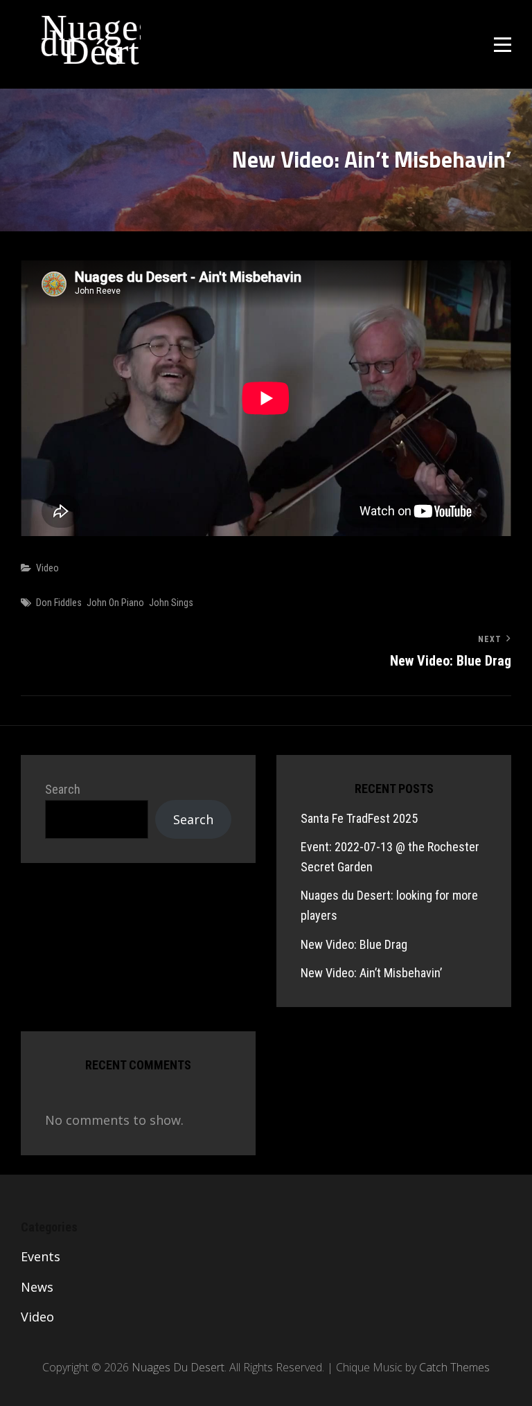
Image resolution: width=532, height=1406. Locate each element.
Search (62, 789)
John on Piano (115, 602)
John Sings (171, 602)
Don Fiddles (59, 602)
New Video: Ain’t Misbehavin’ (371, 972)
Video (47, 567)
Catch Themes (454, 1367)
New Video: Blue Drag (354, 944)
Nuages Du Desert (64, 31)
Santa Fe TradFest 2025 (359, 818)
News (37, 1287)
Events (40, 1256)
